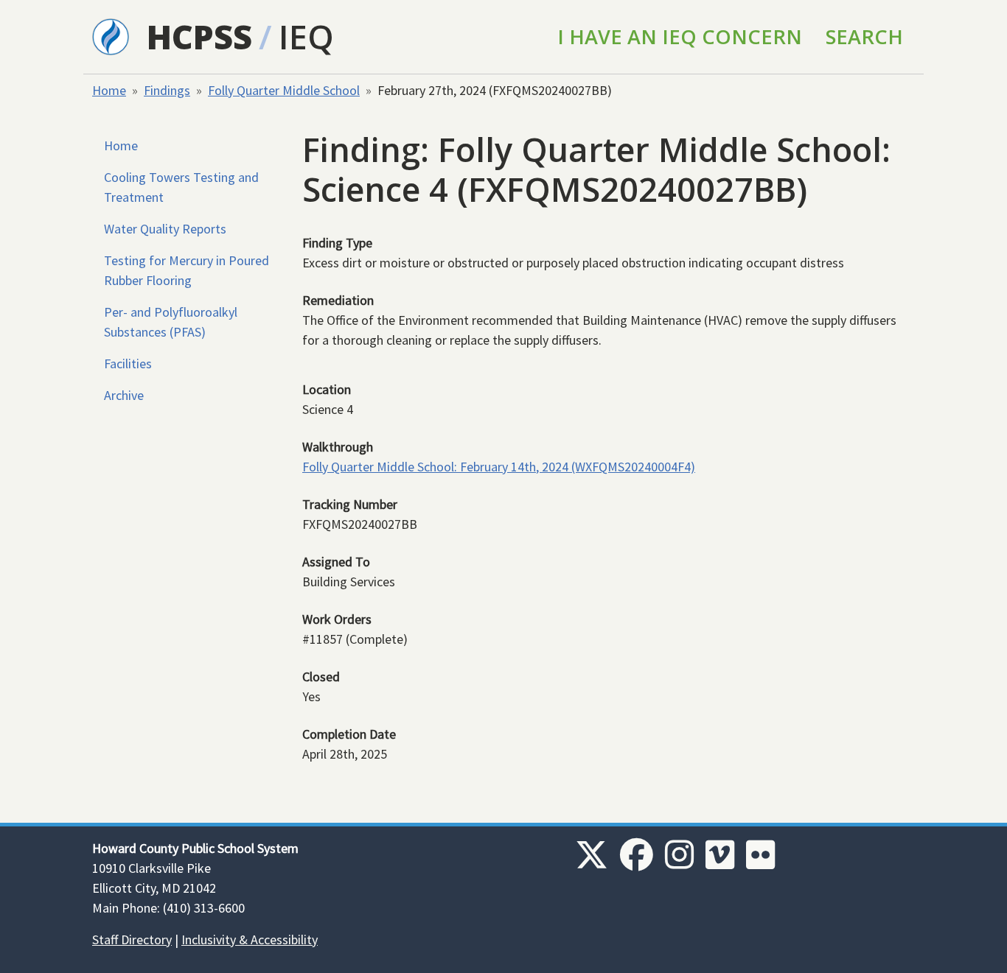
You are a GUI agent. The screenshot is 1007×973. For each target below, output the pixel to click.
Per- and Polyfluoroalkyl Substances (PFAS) (170, 321)
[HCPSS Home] (110, 35)
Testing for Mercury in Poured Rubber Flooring (186, 270)
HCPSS (199, 36)
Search (864, 36)
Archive (124, 395)
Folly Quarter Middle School (284, 90)
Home (109, 90)
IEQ (306, 36)
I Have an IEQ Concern (679, 36)
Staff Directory (132, 939)
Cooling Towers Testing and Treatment (181, 187)
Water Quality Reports (165, 228)
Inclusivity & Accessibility (249, 939)
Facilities (128, 363)
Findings (167, 90)
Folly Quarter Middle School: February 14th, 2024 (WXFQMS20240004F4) (498, 466)
